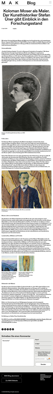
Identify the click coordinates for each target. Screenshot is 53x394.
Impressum (42, 374)
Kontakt (42, 378)
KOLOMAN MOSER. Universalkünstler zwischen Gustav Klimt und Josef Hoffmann (26, 320)
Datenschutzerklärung (45, 377)
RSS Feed (42, 379)
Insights (14, 28)
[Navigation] (50, 2)
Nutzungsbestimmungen (45, 376)
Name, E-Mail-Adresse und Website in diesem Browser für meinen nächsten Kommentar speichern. (44, 353)
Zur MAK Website (12, 380)
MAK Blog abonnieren (11, 376)
